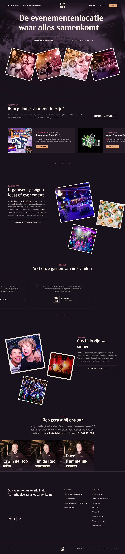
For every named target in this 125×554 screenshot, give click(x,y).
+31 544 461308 (85, 433)
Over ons (92, 5)
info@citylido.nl (55, 433)
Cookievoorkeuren (33, 549)
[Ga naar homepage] (62, 5)
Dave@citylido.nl (71, 469)
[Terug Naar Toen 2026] (20, 140)
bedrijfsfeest (26, 201)
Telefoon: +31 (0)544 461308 (73, 494)
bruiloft (14, 201)
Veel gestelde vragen (98, 521)
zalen (42, 209)
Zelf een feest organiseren (32, 5)
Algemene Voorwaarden (22, 549)
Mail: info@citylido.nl (70, 499)
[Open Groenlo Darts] (90, 140)
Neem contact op (97, 516)
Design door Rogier (89, 548)
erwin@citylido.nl (8, 469)
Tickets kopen (96, 525)
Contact (102, 5)
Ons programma (13, 5)
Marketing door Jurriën (112, 548)
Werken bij (95, 512)
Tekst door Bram (80, 548)
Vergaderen (96, 503)
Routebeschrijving (69, 507)
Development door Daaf (100, 548)
